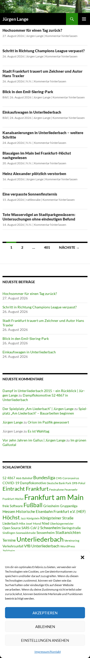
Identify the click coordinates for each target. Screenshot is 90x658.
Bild (5, 97)
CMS (59, 478)
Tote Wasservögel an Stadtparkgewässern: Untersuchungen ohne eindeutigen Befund (38, 216)
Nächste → (69, 247)
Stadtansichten (68, 532)
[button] (82, 557)
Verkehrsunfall (12, 546)
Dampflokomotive (33, 483)
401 (47, 247)
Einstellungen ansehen (45, 640)
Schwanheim (50, 528)
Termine (9, 540)
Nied (45, 523)
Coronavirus (70, 478)
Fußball (33, 505)
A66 (19, 478)
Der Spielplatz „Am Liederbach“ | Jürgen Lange (38, 409)
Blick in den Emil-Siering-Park (27, 91)
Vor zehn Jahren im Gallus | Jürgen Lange (34, 440)
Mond (37, 523)
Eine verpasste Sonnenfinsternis (29, 194)
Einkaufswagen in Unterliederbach (31, 112)
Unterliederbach (40, 539)
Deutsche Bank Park (59, 483)
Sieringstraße (71, 528)
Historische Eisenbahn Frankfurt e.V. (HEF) (51, 511)
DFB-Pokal (78, 483)
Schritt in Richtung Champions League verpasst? (43, 50)
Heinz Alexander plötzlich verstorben (34, 173)
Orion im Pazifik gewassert (48, 422)
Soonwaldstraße (26, 532)
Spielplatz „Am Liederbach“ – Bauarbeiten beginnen (44, 411)
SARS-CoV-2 (31, 528)
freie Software (12, 506)
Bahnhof (27, 478)
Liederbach (10, 523)
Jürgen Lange (15, 19)
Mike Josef (25, 523)
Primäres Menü (84, 19)
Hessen (8, 511)
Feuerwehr (71, 489)
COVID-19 (10, 483)
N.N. (29, 81)
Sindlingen (8, 532)
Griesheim (51, 506)
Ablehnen (45, 626)
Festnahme (56, 489)
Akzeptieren (45, 613)
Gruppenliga (69, 506)
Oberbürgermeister (62, 523)
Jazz (23, 518)
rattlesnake (33, 200)
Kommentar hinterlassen (61, 36)
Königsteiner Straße (57, 518)
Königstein (33, 518)
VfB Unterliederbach (42, 546)
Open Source (11, 528)
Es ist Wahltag (38, 431)
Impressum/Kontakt (47, 652)
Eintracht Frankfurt (25, 488)
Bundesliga (44, 477)
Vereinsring (71, 540)
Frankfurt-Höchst (13, 498)
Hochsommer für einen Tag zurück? (32, 30)
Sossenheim (45, 533)
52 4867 (8, 478)
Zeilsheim (8, 551)
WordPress (67, 546)
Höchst (11, 517)
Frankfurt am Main (54, 497)
